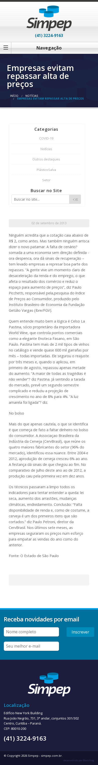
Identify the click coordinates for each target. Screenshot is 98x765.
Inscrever (80, 632)
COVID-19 (46, 138)
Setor (46, 180)
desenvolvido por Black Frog (78, 760)
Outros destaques (46, 159)
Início (14, 96)
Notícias (31, 96)
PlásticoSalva (46, 169)
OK (75, 199)
